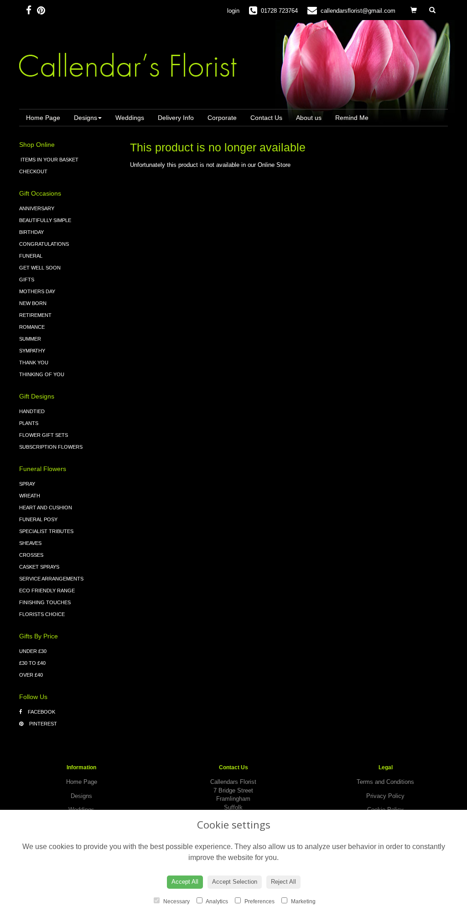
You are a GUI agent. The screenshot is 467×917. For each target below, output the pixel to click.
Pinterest (42, 723)
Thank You (33, 362)
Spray (27, 484)
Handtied (32, 411)
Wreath (29, 495)
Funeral (30, 256)
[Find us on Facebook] (31, 10)
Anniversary (36, 208)
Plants (28, 423)
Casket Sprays (39, 567)
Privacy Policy (385, 796)
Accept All (184, 881)
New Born (33, 303)
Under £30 (33, 651)
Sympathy (32, 350)
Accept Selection (234, 881)
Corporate (222, 117)
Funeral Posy (38, 519)
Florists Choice (42, 614)
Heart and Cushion (45, 507)
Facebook (40, 712)
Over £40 (31, 675)
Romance (32, 327)
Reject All (283, 881)
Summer (30, 339)
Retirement (35, 315)
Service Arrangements (51, 578)
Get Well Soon (40, 267)
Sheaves (30, 543)
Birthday (31, 232)
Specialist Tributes (46, 531)
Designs (85, 117)
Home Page (43, 117)
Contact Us (266, 117)
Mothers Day (37, 291)
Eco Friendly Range (47, 590)
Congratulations (44, 244)
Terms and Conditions (385, 781)
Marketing (303, 901)
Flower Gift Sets (43, 435)
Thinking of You (41, 374)
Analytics (216, 901)
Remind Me (351, 117)
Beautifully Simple (45, 220)
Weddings (129, 117)
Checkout (33, 171)
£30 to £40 (32, 663)
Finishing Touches (45, 602)
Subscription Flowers (51, 447)
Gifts (26, 279)
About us (309, 117)
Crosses (31, 555)
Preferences (259, 901)
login (233, 10)
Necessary (176, 901)
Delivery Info (176, 117)
